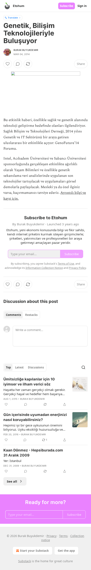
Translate (13, 17)
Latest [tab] (19, 367)
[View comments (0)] (18, 64)
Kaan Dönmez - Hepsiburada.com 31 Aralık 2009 (33, 452)
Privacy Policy (77, 268)
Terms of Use (66, 263)
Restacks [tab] (31, 315)
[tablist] (21, 315)
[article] (45, 392)
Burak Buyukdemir (26, 50)
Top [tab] (8, 367)
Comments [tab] (13, 315)
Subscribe (66, 6)
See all (12, 481)
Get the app (66, 551)
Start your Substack (34, 551)
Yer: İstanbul (12, 461)
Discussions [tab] (36, 367)
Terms (63, 536)
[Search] (83, 367)
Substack (24, 561)
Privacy (52, 536)
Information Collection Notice (44, 268)
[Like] (7, 64)
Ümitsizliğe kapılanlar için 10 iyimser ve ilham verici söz (29, 381)
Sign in (82, 6)
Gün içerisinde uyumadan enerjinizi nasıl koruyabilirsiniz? (35, 417)
